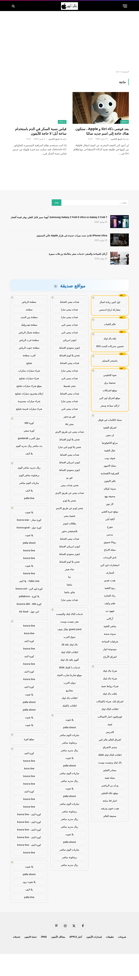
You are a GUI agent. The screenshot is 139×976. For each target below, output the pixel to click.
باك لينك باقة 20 (70, 644)
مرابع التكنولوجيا (110, 442)
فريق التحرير (116, 138)
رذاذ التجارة (109, 595)
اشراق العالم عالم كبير (110, 739)
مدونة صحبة (110, 633)
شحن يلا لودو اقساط (69, 355)
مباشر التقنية (110, 626)
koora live (29, 550)
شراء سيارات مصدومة (29, 401)
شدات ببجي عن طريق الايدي (69, 431)
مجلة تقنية (110, 777)
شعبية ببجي (69, 515)
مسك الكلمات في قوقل (110, 419)
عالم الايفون (110, 481)
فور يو (69, 477)
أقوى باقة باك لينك (69, 659)
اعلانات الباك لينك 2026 (110, 754)
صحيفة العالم (109, 816)
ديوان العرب (70, 682)
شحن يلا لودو (69, 500)
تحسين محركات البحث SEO (110, 346)
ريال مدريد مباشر (69, 750)
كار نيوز (110, 503)
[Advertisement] (69, 41)
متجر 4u (69, 424)
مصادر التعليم (109, 770)
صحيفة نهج (110, 496)
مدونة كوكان (110, 488)
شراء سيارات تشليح (29, 378)
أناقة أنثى (110, 519)
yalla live (29, 498)
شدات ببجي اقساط (69, 301)
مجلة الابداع (110, 549)
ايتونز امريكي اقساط (69, 462)
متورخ (110, 526)
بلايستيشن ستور (69, 531)
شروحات (122, 936)
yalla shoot (69, 727)
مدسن (110, 534)
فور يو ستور (69, 416)
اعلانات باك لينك (69, 698)
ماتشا (69, 584)
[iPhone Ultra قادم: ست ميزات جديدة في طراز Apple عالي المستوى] (119, 239)
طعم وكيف (109, 603)
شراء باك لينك (110, 670)
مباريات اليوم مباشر (69, 735)
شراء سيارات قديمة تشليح (29, 408)
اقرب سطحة (29, 355)
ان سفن (110, 435)
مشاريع (69, 690)
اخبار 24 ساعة (110, 800)
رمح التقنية (110, 588)
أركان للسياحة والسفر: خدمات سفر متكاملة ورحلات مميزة (78, 253)
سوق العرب (69, 636)
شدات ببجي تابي (69, 324)
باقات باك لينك (110, 693)
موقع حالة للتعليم (109, 793)
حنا (69, 577)
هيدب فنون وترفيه (110, 808)
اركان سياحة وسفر (110, 405)
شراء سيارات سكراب (29, 370)
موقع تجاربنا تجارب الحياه (69, 675)
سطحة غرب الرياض (29, 340)
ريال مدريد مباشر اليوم (29, 467)
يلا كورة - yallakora (29, 596)
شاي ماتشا (69, 592)
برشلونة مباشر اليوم (29, 475)
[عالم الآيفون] (69, 6)
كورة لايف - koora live (29, 814)
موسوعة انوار (110, 649)
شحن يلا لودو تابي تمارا (69, 447)
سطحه (29, 309)
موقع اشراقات (110, 390)
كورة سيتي (29, 430)
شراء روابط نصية (109, 686)
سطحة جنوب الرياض (29, 347)
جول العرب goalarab (29, 438)
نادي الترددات (109, 557)
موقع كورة (29, 739)
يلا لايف (29, 453)
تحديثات (16, 936)
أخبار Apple (76, 936)
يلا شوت (69, 719)
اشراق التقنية (109, 427)
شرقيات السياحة (110, 641)
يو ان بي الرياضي (109, 785)
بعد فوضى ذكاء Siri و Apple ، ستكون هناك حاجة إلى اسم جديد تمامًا (102, 131)
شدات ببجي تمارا (69, 309)
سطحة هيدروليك (29, 324)
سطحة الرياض (29, 301)
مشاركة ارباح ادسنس (110, 309)
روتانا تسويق (110, 542)
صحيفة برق (110, 382)
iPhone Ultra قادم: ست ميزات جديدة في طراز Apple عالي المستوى (71, 235)
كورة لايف (29, 641)
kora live (29, 633)
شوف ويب (110, 458)
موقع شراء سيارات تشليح (29, 385)
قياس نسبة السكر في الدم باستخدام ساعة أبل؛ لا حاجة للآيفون (40, 131)
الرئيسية (125, 71)
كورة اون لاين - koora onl (29, 588)
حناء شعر (69, 569)
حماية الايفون (30, 936)
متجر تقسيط (69, 385)
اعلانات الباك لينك (109, 709)
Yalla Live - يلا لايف (29, 581)
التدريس (110, 732)
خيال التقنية (109, 450)
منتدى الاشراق (110, 747)
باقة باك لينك (110, 338)
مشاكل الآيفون (58, 936)
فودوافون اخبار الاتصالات (110, 716)
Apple (124, 122)
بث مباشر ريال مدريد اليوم (29, 445)
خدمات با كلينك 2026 (69, 667)
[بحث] (13, 6)
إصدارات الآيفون (94, 936)
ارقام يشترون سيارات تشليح (29, 393)
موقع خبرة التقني (109, 511)
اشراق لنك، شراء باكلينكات (109, 701)
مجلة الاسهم (110, 465)
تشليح (29, 363)
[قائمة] (125, 6)
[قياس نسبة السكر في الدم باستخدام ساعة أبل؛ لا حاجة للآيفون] (38, 108)
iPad (44, 936)
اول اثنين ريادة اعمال (110, 302)
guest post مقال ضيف (69, 629)
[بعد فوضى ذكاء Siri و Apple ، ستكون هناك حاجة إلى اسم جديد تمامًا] (101, 108)
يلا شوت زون (29, 881)
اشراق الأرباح (110, 656)
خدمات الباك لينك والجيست (69, 614)
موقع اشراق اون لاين (109, 398)
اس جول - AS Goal (29, 611)
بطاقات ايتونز (69, 523)
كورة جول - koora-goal (29, 527)
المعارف (110, 572)
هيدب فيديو (109, 580)
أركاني (110, 618)
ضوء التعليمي (109, 375)
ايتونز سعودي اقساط (69, 347)
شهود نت (109, 610)
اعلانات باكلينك (69, 705)
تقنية (110, 724)
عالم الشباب (110, 324)
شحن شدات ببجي (69, 485)
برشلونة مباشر (69, 742)
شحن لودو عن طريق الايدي (69, 508)
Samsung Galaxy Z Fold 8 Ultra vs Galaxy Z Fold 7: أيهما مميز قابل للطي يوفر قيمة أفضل (59, 217)
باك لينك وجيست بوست (110, 762)
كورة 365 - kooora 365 (29, 604)
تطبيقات (110, 936)
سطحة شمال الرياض (29, 332)
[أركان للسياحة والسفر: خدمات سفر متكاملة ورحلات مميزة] (119, 258)
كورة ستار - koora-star (29, 519)
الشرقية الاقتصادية (110, 473)
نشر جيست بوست (69, 621)
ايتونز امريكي (69, 340)
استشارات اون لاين (109, 565)
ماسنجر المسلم (110, 360)
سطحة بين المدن (29, 317)
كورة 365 (29, 422)
